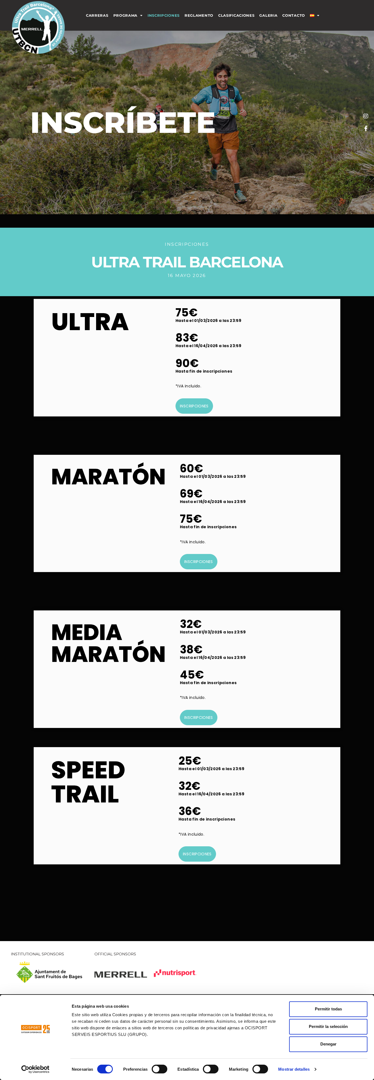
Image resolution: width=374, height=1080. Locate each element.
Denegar (328, 1044)
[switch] (159, 1069)
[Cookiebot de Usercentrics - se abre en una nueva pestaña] (35, 1069)
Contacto (293, 15)
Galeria (268, 15)
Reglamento (199, 15)
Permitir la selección (328, 1026)
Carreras (97, 15)
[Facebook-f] (365, 128)
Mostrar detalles (294, 1069)
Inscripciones (164, 15)
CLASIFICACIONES (236, 15)
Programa (125, 15)
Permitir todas (328, 1009)
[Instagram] (365, 116)
